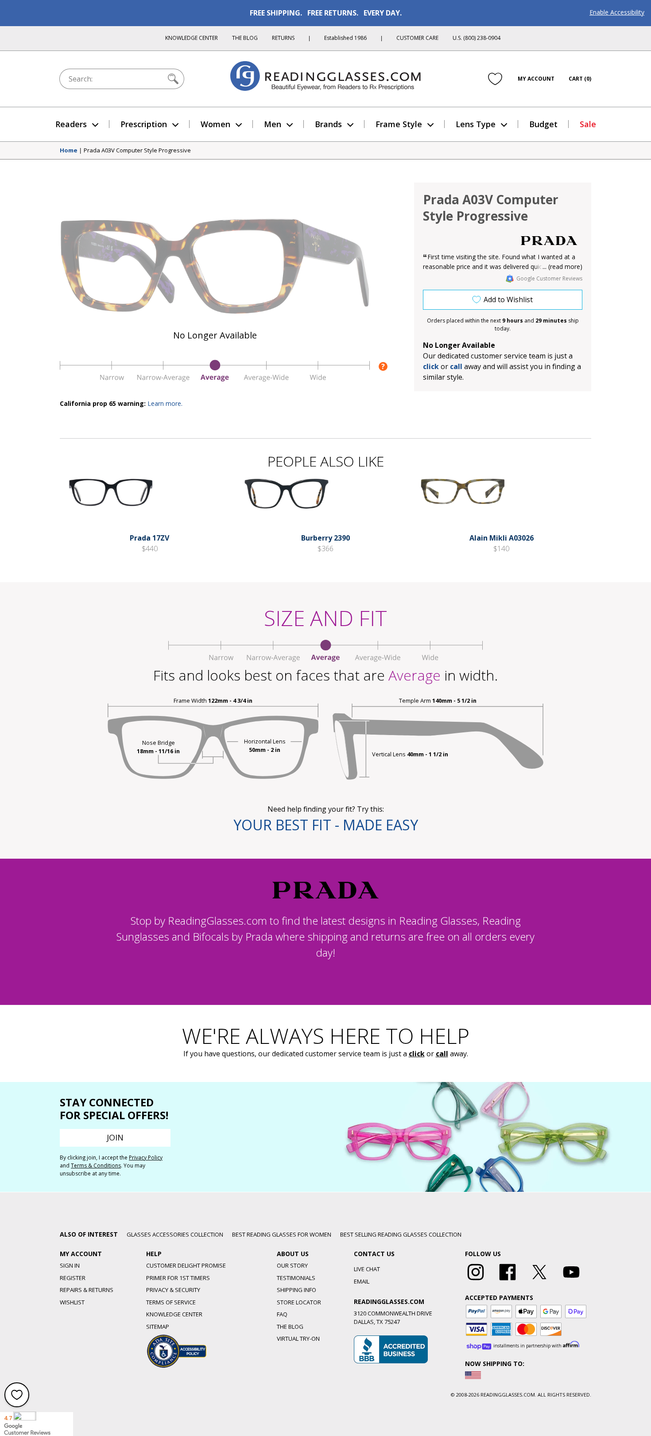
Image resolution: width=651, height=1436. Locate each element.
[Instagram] (475, 1280)
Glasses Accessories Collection (175, 1234)
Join (115, 1137)
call (456, 366)
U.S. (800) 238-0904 (476, 38)
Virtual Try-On (298, 1339)
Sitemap (157, 1327)
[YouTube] (571, 1280)
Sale (588, 124)
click (417, 1054)
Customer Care (417, 38)
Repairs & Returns (86, 1290)
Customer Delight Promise (186, 1265)
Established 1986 (345, 38)
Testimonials (296, 1278)
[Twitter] (539, 1280)
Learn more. (164, 403)
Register (72, 1278)
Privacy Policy (146, 1157)
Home (69, 150)
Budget (543, 124)
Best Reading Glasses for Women (281, 1234)
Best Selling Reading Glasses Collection (400, 1234)
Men (272, 124)
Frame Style (399, 124)
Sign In (70, 1265)
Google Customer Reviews (549, 278)
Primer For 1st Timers (178, 1278)
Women (215, 124)
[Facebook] (507, 1280)
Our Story (292, 1265)
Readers (71, 124)
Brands (328, 124)
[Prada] (549, 240)
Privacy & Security (173, 1290)
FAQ (282, 1314)
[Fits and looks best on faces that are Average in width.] (215, 379)
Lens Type (476, 124)
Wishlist (72, 1302)
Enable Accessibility (616, 12)
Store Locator (299, 1302)
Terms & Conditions (96, 1165)
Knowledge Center (191, 38)
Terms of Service (171, 1302)
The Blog (245, 38)
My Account (536, 78)
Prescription (143, 124)
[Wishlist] (495, 78)
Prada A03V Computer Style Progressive (137, 150)
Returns (283, 38)
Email (361, 1281)
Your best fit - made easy (325, 824)
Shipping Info (296, 1290)
